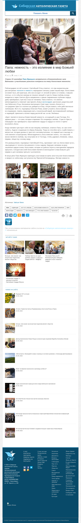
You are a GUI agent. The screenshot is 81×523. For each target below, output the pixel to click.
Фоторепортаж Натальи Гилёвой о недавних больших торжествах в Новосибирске (39, 428)
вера (68, 207)
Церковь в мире (42, 457)
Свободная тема (71, 492)
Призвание (69, 478)
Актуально (55, 451)
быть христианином (57, 207)
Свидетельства (70, 453)
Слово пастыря (42, 451)
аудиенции (15, 207)
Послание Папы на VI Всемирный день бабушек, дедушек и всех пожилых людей (54, 258)
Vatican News (19, 202)
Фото (39, 466)
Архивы (40, 468)
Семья (54, 470)
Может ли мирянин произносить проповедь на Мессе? (31, 369)
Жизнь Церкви (70, 451)
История (54, 494)
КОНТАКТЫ (27, 453)
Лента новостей (42, 460)
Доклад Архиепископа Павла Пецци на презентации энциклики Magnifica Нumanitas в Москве (42, 339)
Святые (68, 458)
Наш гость (55, 464)
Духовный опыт (70, 476)
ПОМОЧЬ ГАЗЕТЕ (28, 457)
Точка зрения (55, 478)
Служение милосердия (69, 480)
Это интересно (70, 488)
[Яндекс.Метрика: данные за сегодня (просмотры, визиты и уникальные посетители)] (11, 504)
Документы (55, 455)
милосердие (47, 102)
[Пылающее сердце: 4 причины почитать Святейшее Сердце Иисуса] (15, 271)
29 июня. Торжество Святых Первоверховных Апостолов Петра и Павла (36, 309)
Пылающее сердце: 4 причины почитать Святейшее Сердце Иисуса (15, 280)
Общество (55, 468)
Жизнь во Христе (71, 460)
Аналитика (55, 453)
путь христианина (43, 210)
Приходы (68, 455)
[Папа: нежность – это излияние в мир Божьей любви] (40, 42)
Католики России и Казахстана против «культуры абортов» (32, 398)
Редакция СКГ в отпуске (22, 294)
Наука (53, 488)
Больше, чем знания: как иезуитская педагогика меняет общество (13, 257)
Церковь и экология (55, 481)
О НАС (25, 451)
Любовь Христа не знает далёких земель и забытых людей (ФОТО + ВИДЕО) (33, 257)
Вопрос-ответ (70, 490)
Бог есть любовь (26, 207)
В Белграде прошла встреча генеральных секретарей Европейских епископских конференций (42, 413)
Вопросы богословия (55, 458)
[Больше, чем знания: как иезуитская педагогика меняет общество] (14, 248)
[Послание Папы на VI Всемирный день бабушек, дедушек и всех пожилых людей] (55, 248)
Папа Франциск (29, 79)
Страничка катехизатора (70, 472)
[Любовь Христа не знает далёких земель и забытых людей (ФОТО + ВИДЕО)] (34, 248)
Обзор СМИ (41, 462)
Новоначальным (70, 470)
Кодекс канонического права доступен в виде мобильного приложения (35, 384)
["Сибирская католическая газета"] (40, 6)
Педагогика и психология (55, 491)
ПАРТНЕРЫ (27, 455)
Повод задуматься (57, 476)
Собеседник (55, 461)
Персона (54, 466)
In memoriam (69, 495)
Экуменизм (69, 484)
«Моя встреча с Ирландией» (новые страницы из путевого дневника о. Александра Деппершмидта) (44, 354)
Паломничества (70, 486)
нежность (29, 90)
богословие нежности (41, 207)
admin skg (9, 75)
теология (20, 90)
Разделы (40, 464)
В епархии (41, 459)
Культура (54, 496)
